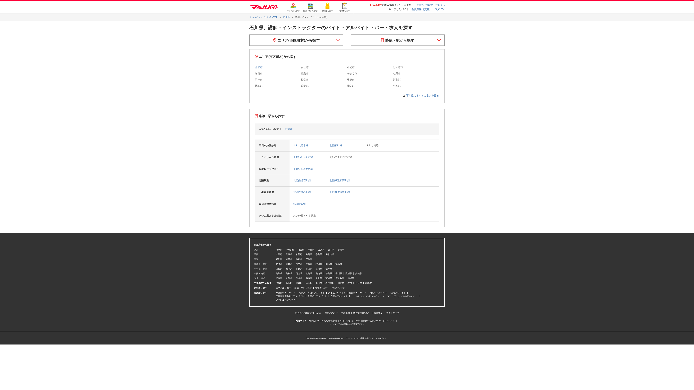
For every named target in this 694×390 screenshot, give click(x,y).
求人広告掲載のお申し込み (308, 313)
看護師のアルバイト (317, 296)
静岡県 (299, 259)
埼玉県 (301, 249)
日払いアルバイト (378, 292)
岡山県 (299, 273)
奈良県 (319, 254)
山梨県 (279, 269)
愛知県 (279, 259)
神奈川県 (290, 249)
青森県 (289, 264)
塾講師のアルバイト (285, 292)
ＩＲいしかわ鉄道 (303, 157)
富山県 (309, 269)
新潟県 (289, 269)
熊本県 (309, 278)
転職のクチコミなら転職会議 (323, 320)
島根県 (289, 273)
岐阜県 (289, 259)
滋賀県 (309, 254)
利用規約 (345, 313)
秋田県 (319, 264)
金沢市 (259, 67)
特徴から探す (338, 288)
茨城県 (321, 249)
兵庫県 (289, 254)
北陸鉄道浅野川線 (340, 180)
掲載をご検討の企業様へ (431, 4)
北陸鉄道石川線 (302, 180)
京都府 (299, 254)
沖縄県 (351, 278)
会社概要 (378, 313)
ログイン (439, 9)
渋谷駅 (279, 283)
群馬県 (341, 249)
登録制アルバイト (357, 292)
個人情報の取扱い (361, 313)
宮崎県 (328, 278)
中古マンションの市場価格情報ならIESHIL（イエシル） (367, 320)
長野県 (299, 269)
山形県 (328, 264)
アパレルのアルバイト (286, 300)
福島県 (338, 264)
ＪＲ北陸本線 (300, 145)
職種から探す (321, 288)
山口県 (319, 273)
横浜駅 (309, 283)
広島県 (309, 273)
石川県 (319, 269)
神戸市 (341, 283)
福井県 (328, 269)
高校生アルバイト (337, 292)
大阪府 (279, 254)
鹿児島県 (339, 278)
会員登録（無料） (422, 9)
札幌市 (368, 283)
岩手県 (299, 264)
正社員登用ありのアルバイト (290, 296)
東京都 (279, 249)
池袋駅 (299, 283)
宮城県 (309, 264)
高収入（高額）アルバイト (312, 292)
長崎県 (299, 278)
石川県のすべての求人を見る (422, 95)
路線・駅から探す (399, 40)
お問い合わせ (331, 313)
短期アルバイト (398, 292)
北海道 (279, 264)
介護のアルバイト (339, 296)
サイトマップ (392, 313)
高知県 (358, 273)
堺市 (350, 283)
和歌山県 (329, 254)
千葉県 (311, 249)
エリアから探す (283, 288)
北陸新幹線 (336, 145)
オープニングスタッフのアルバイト (400, 296)
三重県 (309, 259)
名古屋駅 (329, 283)
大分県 (319, 278)
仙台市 (358, 283)
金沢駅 (289, 128)
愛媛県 (348, 273)
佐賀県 (289, 278)
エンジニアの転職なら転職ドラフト (347, 324)
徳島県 (328, 273)
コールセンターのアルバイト (365, 296)
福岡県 (279, 278)
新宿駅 (289, 283)
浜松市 (319, 283)
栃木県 (331, 249)
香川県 (338, 273)
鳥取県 (279, 273)
